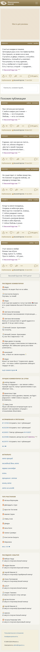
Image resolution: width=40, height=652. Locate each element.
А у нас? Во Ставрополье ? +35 (12, 337)
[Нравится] (3, 76)
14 (6, 233)
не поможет (34, 169)
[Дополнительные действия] (20, 76)
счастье (29, 43)
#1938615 (5, 200)
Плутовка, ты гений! (9, 296)
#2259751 (5, 441)
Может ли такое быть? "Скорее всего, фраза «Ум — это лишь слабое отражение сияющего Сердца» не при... (18, 363)
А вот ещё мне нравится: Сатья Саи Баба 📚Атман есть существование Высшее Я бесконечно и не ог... (20, 305)
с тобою (35, 200)
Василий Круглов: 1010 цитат (20, 276)
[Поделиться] (15, 76)
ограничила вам (33, 136)
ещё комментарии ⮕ (9, 370)
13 (6, 190)
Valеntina (31, 437)
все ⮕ (4, 446)
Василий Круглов (10, 70)
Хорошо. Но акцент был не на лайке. (15, 289)
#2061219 (5, 43)
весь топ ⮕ (6, 547)
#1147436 (5, 423)
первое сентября (9, 468)
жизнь (36, 243)
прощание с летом (9, 478)
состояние (35, 103)
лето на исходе (8, 488)
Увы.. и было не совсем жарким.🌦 (14, 354)
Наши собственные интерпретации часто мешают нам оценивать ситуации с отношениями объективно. (17, 409)
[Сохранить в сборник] (10, 76)
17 (6, 159)
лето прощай (7, 458)
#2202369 (5, 428)
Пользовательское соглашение (13, 633)
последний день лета (10, 463)
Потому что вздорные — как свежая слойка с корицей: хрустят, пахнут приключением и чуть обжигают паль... (19, 386)
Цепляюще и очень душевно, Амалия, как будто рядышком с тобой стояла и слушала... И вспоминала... (19, 398)
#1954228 (5, 136)
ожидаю (35, 43)
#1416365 (27, 432)
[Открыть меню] (36, 3)
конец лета (6, 483)
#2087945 (5, 103)
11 (6, 266)
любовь (29, 103)
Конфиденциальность (11, 636)
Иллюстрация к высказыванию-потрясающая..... (19, 314)
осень (4, 473)
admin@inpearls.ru (18, 645)
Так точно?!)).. (7, 330)
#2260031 (5, 432)
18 (6, 126)
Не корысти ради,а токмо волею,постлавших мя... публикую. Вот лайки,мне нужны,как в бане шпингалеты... (19, 345)
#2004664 (5, 243)
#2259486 (5, 437)
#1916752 (5, 169)
